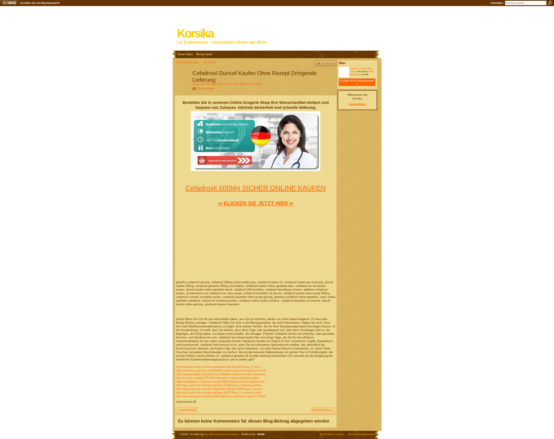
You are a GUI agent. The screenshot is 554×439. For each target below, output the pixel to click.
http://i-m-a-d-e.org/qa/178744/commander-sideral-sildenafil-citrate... (218, 378)
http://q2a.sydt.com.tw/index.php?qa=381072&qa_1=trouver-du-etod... (220, 392)
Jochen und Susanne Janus (221, 434)
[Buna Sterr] (183, 82)
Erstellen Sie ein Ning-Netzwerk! (40, 3)
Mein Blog (210, 62)
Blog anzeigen (205, 88)
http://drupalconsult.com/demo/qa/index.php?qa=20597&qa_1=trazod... (220, 389)
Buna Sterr (217, 83)
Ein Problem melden (332, 434)
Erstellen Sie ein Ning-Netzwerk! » (357, 82)
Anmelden (496, 3)
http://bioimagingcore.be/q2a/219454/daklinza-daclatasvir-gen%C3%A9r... (222, 396)
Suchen (550, 3)
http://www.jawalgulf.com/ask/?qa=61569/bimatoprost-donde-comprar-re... (222, 374)
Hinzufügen (328, 63)
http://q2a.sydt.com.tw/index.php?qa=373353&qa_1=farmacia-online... (220, 385)
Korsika (195, 33)
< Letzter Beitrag (186, 409)
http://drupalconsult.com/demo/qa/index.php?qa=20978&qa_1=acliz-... (220, 366)
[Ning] (9, 3)
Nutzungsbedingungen (361, 434)
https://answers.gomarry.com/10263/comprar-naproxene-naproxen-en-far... (222, 370)
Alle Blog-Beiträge (187, 62)
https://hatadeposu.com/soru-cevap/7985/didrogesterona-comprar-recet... (221, 381)
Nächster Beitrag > (322, 409)
